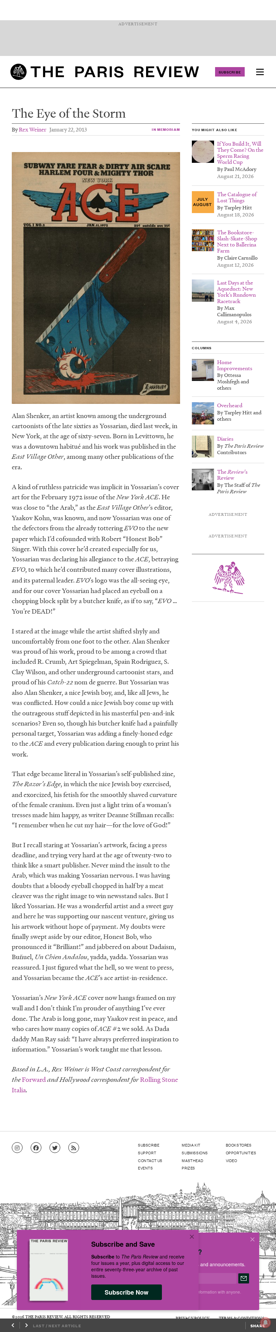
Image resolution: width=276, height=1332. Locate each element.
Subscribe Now (126, 1292)
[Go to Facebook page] (36, 1148)
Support (147, 1153)
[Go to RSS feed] (73, 1148)
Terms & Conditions (241, 1318)
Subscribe (230, 72)
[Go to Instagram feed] (17, 1148)
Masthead (192, 1160)
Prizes (188, 1168)
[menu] (260, 72)
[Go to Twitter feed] (54, 1148)
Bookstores (239, 1145)
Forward (34, 1079)
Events (145, 1168)
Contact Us (150, 1160)
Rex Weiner (32, 129)
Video (231, 1160)
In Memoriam (166, 129)
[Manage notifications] (260, 1317)
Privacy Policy (192, 1318)
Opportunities (241, 1153)
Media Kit (191, 1145)
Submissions (195, 1153)
